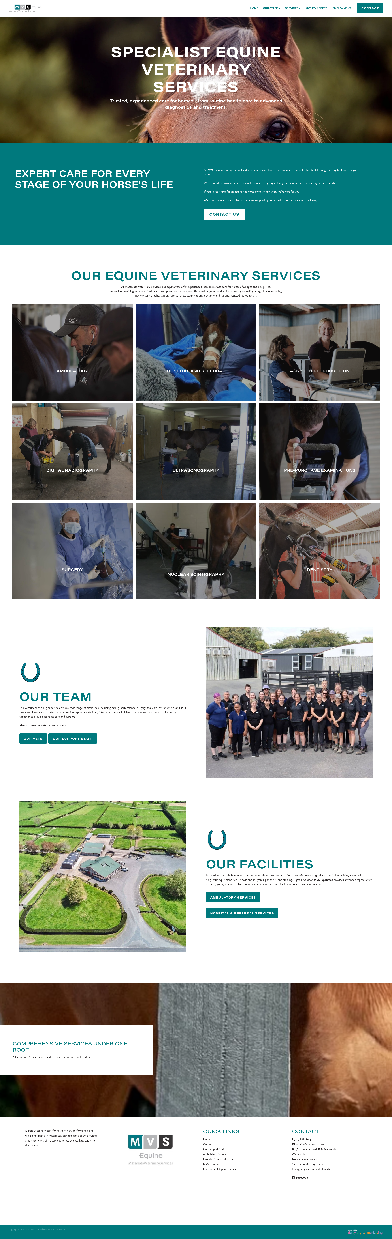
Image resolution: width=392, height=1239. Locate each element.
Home (206, 1139)
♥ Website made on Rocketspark (52, 1229)
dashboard (31, 1229)
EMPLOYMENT (341, 8)
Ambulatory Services (215, 1154)
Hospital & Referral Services (219, 1159)
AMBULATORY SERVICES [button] (233, 897)
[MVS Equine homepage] (46, 8)
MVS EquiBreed (212, 1164)
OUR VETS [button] (33, 739)
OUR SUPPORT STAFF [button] (73, 739)
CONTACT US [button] (224, 214)
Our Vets (208, 1144)
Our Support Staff (214, 1149)
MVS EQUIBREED (317, 8)
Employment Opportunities (219, 1169)
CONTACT (370, 8)
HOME (254, 8)
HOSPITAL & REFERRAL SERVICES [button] (242, 913)
